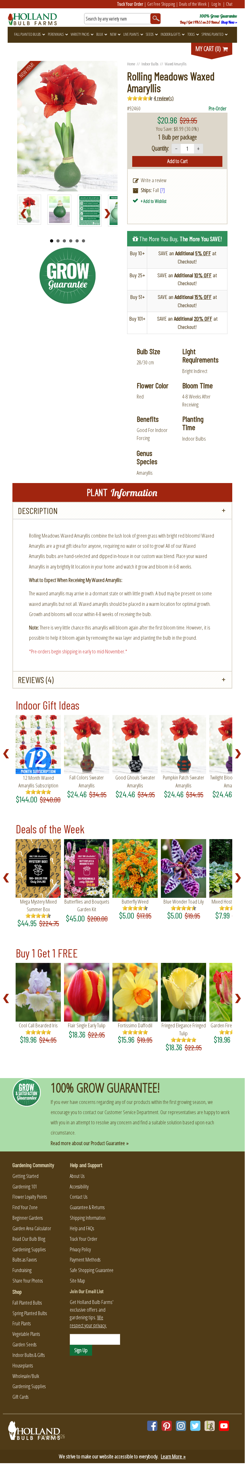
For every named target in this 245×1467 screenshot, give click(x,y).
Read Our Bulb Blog (28, 1238)
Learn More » (173, 1456)
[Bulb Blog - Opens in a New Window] (210, 1426)
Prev (25, 214)
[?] (162, 190)
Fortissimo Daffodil (135, 1025)
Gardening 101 (24, 1186)
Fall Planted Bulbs (27, 34)
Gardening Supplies (29, 1249)
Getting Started (25, 1176)
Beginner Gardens (27, 1217)
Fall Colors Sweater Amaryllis (86, 781)
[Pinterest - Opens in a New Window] (167, 1426)
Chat (229, 4)
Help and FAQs (82, 1228)
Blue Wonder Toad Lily (183, 901)
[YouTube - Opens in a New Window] (224, 1426)
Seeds (150, 34)
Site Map (77, 1280)
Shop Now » (229, 22)
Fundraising (22, 1270)
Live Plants (131, 34)
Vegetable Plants (26, 1333)
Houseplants (22, 1365)
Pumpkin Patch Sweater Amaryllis (183, 781)
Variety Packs (80, 34)
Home (131, 64)
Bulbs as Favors (24, 1259)
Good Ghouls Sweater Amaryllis (135, 781)
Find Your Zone (25, 1207)
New (113, 34)
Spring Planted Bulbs (29, 1313)
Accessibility (79, 1186)
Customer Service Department (131, 1112)
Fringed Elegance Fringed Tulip (184, 1029)
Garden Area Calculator (31, 1228)
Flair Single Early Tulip (86, 1025)
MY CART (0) (208, 48)
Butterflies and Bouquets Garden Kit (86, 905)
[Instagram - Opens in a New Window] (181, 1426)
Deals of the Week (192, 4)
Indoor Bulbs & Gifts (28, 1355)
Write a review (153, 180)
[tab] (122, 511)
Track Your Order (130, 4)
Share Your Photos (27, 1280)
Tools (191, 34)
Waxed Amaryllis (175, 64)
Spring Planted (212, 34)
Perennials (56, 34)
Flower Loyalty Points (29, 1196)
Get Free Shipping (161, 4)
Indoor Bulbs (149, 64)
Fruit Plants (21, 1323)
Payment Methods (85, 1259)
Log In (216, 4)
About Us (77, 1176)
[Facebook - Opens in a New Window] (152, 1426)
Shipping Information (87, 1217)
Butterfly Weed (135, 901)
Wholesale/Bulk (25, 1376)
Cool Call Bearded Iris (38, 1025)
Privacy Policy (80, 1249)
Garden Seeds (24, 1344)
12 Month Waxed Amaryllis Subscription (38, 781)
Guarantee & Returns (87, 1207)
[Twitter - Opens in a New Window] (195, 1426)
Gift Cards (20, 1396)
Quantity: (160, 148)
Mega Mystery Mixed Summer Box (38, 905)
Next (109, 214)
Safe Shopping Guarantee (91, 1270)
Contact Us (78, 1196)
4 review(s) (164, 98)
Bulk (99, 34)
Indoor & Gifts (170, 34)
